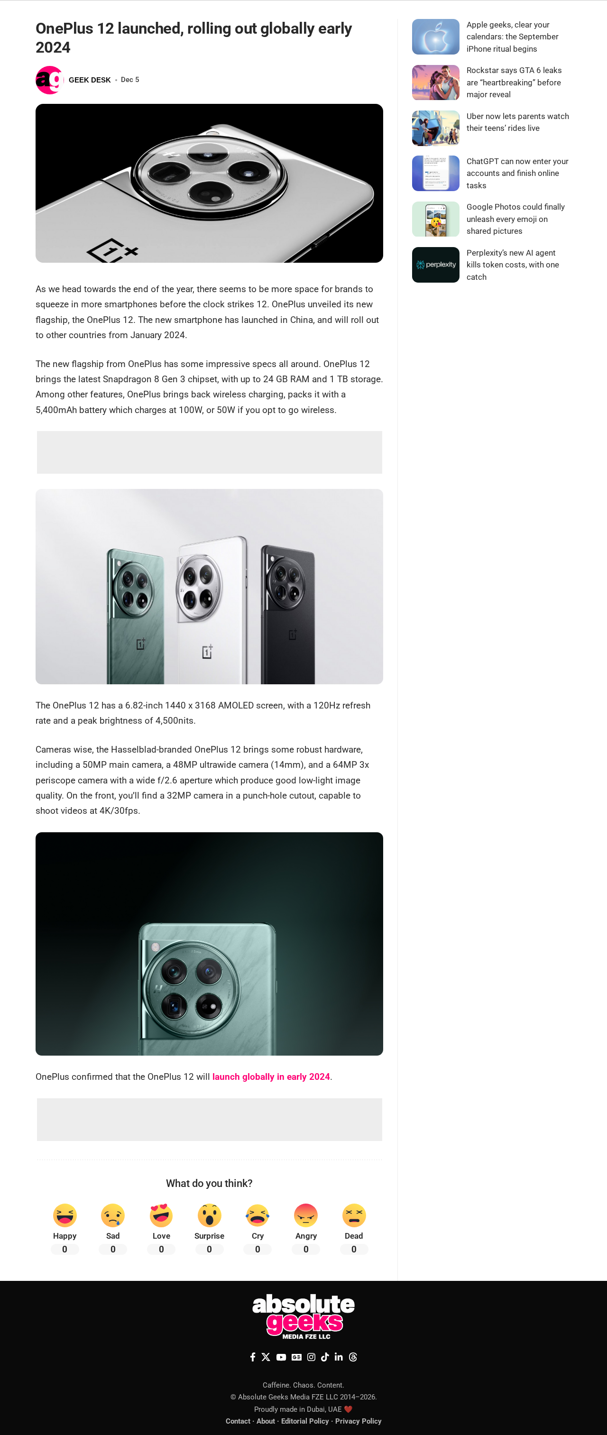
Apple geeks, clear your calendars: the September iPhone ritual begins (513, 37)
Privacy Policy (358, 1421)
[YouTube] (281, 1357)
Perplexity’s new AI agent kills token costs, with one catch (513, 265)
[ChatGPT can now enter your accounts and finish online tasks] (436, 173)
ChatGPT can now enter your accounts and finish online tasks (518, 173)
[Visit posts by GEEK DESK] (50, 80)
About (266, 1421)
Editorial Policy (305, 1421)
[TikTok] (325, 1357)
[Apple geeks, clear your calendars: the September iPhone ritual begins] (436, 37)
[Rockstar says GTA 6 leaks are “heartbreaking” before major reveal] (436, 83)
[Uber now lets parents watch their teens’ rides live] (436, 128)
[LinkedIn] (338, 1357)
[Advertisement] (209, 452)
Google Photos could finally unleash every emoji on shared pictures (516, 219)
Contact (238, 1421)
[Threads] (353, 1357)
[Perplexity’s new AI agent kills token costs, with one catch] (436, 265)
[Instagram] (311, 1357)
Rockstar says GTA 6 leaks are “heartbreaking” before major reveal (514, 83)
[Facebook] (253, 1357)
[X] (266, 1357)
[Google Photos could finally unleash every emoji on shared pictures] (436, 219)
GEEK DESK (90, 80)
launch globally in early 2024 (271, 1076)
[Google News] (296, 1357)
